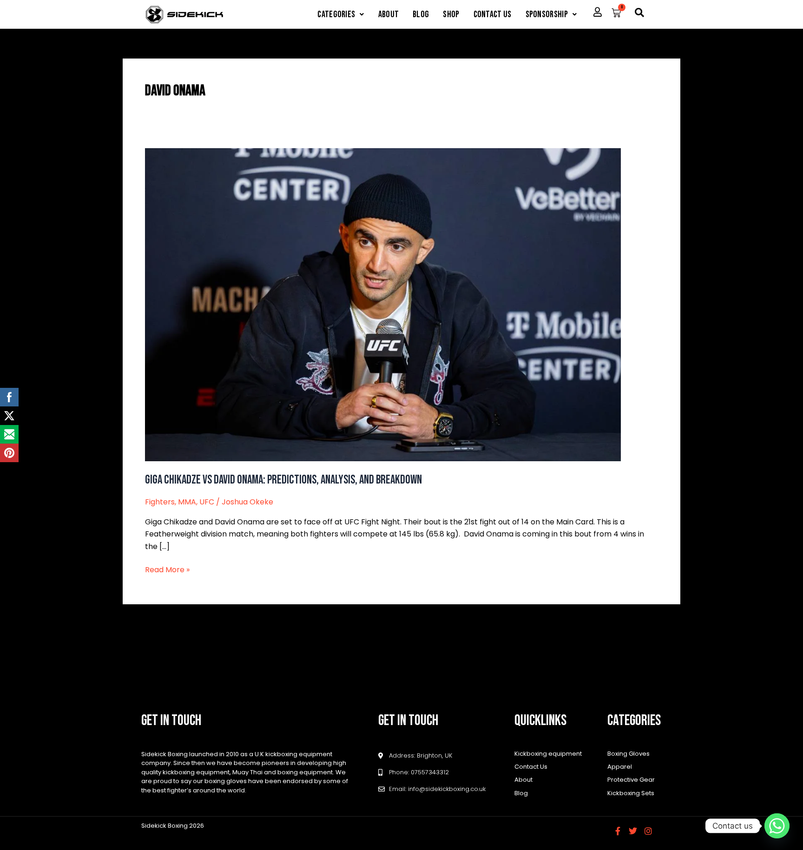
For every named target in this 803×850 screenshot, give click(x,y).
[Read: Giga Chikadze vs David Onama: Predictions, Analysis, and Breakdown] (383, 304)
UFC (206, 502)
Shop (451, 14)
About (388, 14)
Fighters (160, 502)
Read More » (167, 569)
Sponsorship (547, 14)
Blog (421, 14)
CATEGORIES (336, 14)
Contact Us (493, 14)
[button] (340, 14)
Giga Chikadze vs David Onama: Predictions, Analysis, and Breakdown (283, 480)
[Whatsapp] (777, 825)
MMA (187, 502)
